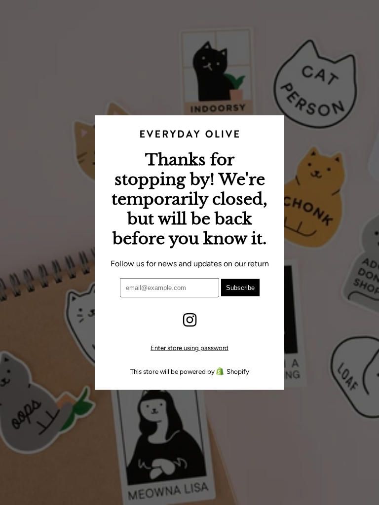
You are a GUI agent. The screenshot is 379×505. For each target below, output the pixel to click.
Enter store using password (189, 347)
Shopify (238, 371)
